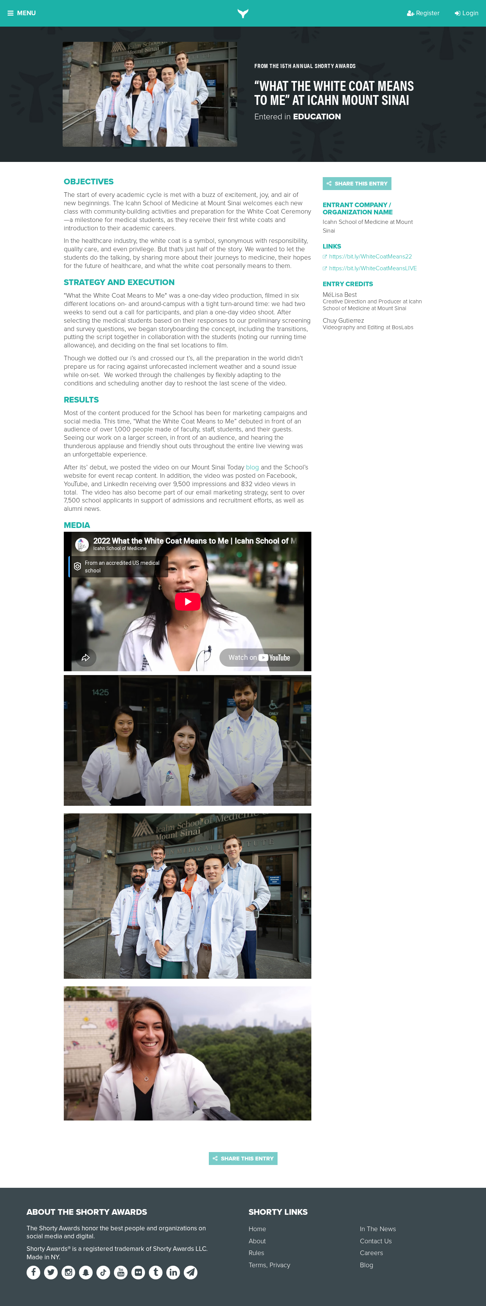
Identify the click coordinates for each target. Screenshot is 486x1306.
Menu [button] (26, 13)
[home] (243, 13)
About (257, 1241)
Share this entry (360, 183)
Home (257, 1229)
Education (317, 117)
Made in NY (43, 1257)
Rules (256, 1253)
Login (470, 13)
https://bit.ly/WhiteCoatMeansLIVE (372, 268)
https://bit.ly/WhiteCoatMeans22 (370, 256)
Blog (366, 1265)
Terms (257, 1265)
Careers (371, 1253)
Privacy (280, 1265)
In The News (378, 1229)
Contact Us (376, 1241)
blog (252, 467)
